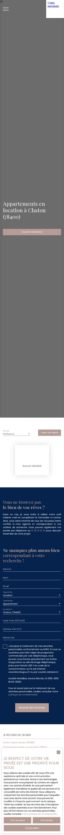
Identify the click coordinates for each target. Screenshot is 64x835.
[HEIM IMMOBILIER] (55, 9)
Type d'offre (7, 592)
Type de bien (8, 601)
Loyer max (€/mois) (14, 620)
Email (6, 586)
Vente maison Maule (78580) (19, 742)
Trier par (6, 431)
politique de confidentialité (23, 694)
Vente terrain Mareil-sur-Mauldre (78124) (25, 747)
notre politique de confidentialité (39, 813)
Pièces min (8, 637)
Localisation (7, 609)
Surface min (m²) (12, 629)
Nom (5, 577)
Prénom (7, 569)
